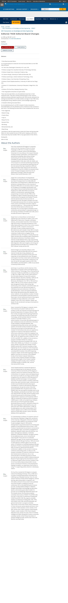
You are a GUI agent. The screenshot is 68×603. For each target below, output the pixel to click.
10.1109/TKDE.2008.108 (15, 38)
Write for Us (53, 19)
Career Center (21, 1)
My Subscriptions (8, 9)
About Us (29, 1)
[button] (60, 1)
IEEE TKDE (5, 19)
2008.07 (33, 28)
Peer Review (6, 22)
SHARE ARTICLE (21, 47)
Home (2, 26)
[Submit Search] (62, 9)
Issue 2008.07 (30, 19)
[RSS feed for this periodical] (66, 22)
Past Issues (22, 19)
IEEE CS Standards (12, 1)
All (44, 9)
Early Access (38, 19)
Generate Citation (7, 50)
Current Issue (13, 19)
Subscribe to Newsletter (39, 1)
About (45, 19)
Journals (8, 26)
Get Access (16, 22)
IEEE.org (4, 1)
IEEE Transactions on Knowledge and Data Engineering (16, 28)
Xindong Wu (4, 44)
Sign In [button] (64, 1)
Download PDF (8, 47)
